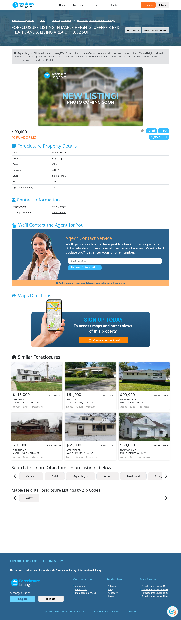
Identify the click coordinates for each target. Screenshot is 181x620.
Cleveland (31, 476)
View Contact (59, 206)
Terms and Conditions (108, 611)
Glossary (113, 592)
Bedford (107, 476)
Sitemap (112, 586)
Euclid (54, 476)
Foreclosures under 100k (154, 589)
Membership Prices (85, 592)
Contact (115, 4)
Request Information (84, 267)
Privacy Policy (129, 611)
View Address (24, 137)
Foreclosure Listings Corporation (77, 611)
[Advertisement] (90, 526)
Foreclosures (80, 4)
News (98, 4)
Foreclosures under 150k (154, 592)
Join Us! (51, 599)
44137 (29, 498)
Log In (22, 599)
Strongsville (161, 476)
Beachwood (133, 476)
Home (62, 4)
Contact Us (81, 589)
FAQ (110, 589)
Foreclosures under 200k (154, 596)
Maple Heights (80, 476)
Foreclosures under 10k (154, 586)
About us (80, 586)
